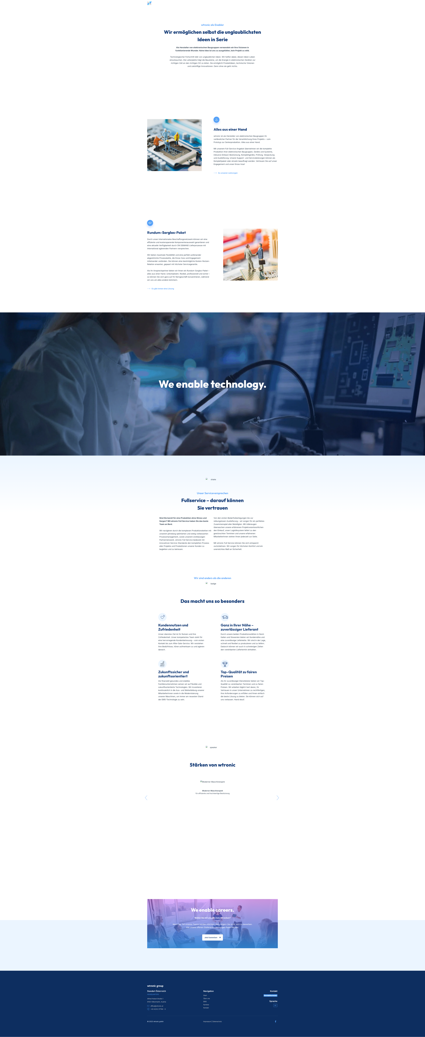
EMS (205, 1001)
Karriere (229, 3)
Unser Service (213, 3)
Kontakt (241, 3)
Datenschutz (217, 1021)
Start (185, 3)
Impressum (207, 1021)
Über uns (196, 3)
